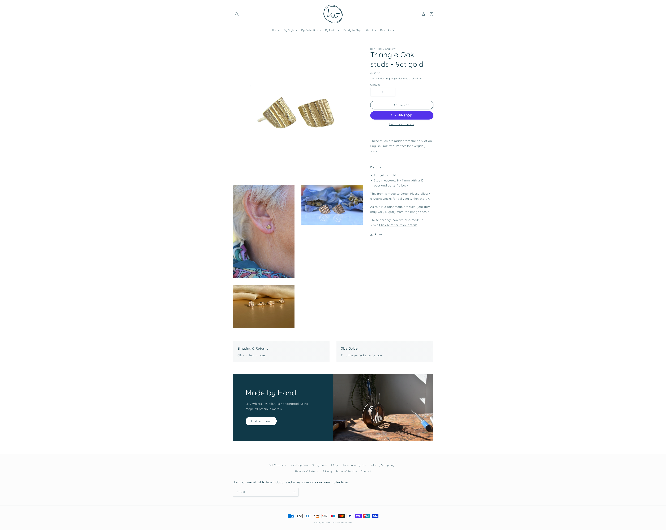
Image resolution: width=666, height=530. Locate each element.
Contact (366, 471)
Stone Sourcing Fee (354, 465)
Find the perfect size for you (361, 355)
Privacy (327, 471)
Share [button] (378, 234)
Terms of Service (346, 471)
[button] (237, 14)
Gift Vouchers (277, 465)
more (261, 355)
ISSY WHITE (327, 522)
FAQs (334, 465)
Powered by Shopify (342, 522)
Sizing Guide (320, 465)
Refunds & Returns (307, 471)
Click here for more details (398, 225)
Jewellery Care (299, 465)
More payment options (401, 124)
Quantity (375, 84)
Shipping (391, 78)
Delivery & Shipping (382, 465)
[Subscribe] (294, 492)
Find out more (261, 421)
